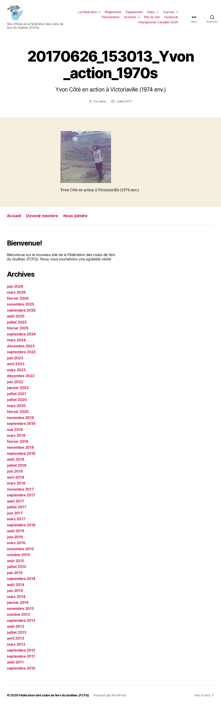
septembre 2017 (21, 495)
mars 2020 (16, 406)
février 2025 (17, 328)
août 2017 (15, 501)
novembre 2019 (20, 418)
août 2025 (16, 316)
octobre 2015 (18, 555)
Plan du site (152, 17)
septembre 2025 (21, 310)
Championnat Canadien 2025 (158, 22)
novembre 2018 (20, 447)
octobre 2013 (18, 614)
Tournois (168, 12)
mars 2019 (16, 435)
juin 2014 (15, 590)
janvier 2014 (17, 602)
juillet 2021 (16, 394)
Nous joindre (75, 215)
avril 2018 (15, 477)
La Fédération (87, 12)
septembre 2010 (21, 668)
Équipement (134, 12)
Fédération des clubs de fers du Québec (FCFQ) (54, 695)
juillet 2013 (16, 632)
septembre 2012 (21, 650)
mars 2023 (16, 370)
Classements (110, 17)
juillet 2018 (16, 465)
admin (102, 101)
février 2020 (18, 411)
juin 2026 (15, 286)
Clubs (151, 12)
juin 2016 (15, 537)
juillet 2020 (17, 400)
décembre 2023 (21, 346)
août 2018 (15, 459)
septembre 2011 (21, 656)
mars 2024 (16, 340)
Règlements (113, 12)
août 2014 (15, 585)
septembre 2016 (21, 525)
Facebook (171, 17)
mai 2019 (15, 429)
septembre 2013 (21, 620)
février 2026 (18, 298)
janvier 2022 (18, 388)
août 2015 (15, 561)
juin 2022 (15, 382)
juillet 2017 (16, 507)
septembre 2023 (21, 352)
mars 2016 (16, 543)
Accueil (14, 215)
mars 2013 (16, 644)
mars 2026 (16, 292)
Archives (130, 17)
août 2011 (15, 662)
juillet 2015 (16, 567)
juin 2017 (15, 513)
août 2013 (15, 626)
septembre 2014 (21, 579)
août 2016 (15, 531)
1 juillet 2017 (124, 101)
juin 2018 (15, 471)
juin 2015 (15, 573)
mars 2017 (16, 519)
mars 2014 (16, 597)
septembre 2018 (21, 453)
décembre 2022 (21, 376)
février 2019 (17, 441)
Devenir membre (42, 215)
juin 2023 (15, 358)
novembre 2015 (20, 549)
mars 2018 (16, 483)
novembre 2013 (20, 608)
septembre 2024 (21, 334)
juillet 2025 (17, 322)
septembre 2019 (21, 423)
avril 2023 (15, 364)
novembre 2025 (20, 304)
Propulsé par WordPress (109, 695)
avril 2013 (15, 638)
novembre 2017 (20, 489)
